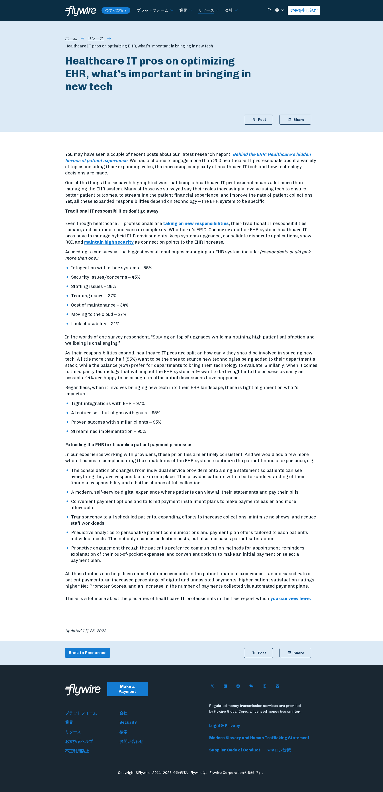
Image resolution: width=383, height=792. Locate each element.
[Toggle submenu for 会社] (236, 10)
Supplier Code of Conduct (234, 750)
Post (262, 119)
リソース (206, 10)
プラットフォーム (152, 10)
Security (128, 722)
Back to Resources (87, 652)
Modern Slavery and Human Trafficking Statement (259, 737)
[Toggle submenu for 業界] (190, 10)
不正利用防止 (77, 751)
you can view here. (290, 598)
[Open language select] (282, 10)
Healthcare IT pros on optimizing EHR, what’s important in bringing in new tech (139, 46)
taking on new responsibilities (196, 223)
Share (298, 119)
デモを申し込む (304, 10)
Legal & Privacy (224, 725)
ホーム (71, 38)
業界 (183, 10)
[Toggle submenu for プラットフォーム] (172, 10)
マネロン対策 (279, 750)
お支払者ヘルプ (79, 741)
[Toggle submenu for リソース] (217, 10)
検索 (123, 731)
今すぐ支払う (116, 10)
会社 (229, 10)
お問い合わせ (131, 741)
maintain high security (109, 242)
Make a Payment (127, 689)
